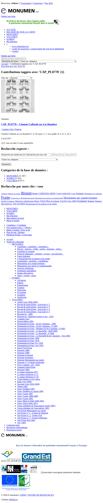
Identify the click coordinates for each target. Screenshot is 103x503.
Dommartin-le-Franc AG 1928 (30, 343)
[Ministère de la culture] (24, 472)
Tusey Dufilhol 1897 (26, 389)
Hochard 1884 (23, 369)
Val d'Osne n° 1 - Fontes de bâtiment (32, 413)
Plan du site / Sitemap (15, 232)
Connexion (37, 3)
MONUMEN (12, 34)
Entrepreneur (22, 285)
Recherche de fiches (10, 61)
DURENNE (66, 194)
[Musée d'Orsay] (14, 472)
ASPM (23, 495)
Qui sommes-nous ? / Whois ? (19, 227)
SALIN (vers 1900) (68, 201)
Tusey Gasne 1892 (25, 398)
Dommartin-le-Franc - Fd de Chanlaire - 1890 (36, 324)
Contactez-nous (13, 425)
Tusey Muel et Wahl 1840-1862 (30, 401)
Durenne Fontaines (25, 357)
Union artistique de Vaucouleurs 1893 (33, 408)
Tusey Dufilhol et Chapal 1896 (30, 391)
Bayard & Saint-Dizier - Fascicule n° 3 (33, 307)
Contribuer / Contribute (16, 225)
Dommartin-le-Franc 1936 (28, 341)
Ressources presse (14, 430)
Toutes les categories (15, 242)
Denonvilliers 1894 (25, 321)
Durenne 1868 (23, 350)
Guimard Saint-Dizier (26, 367)
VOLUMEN (11, 37)
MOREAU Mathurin (7, 201)
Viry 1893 (21, 423)
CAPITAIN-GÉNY (47, 193)
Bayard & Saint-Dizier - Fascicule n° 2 (33, 304)
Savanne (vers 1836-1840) (28, 384)
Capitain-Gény (8, 129)
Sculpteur (82, 201)
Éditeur (20, 283)
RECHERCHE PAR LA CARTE (20, 32)
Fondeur (20, 287)
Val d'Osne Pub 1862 (26, 420)
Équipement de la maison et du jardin (41, 204)
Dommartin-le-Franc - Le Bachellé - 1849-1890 (37, 331)
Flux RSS (49, 3)
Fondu (73, 194)
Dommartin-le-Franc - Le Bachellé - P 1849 (35, 333)
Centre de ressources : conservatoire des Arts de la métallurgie (38, 49)
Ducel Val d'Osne (24, 348)
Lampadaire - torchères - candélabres (32, 261)
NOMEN (10, 39)
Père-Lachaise (53, 201)
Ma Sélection (12, 216)
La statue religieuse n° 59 (27, 377)
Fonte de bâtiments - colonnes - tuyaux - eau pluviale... (40, 254)
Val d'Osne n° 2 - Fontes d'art (29, 415)
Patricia (18, 129)
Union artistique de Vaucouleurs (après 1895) (36, 406)
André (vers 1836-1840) (27, 302)
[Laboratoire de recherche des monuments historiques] (34, 472)
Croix (58, 193)
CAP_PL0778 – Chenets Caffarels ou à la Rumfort (29, 124)
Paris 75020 (40, 201)
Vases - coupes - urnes (26, 275)
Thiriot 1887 (22, 386)
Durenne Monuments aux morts (30, 360)
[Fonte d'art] (4, 472)
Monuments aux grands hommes (80, 197)
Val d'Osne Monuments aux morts (31, 410)
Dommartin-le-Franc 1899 (28, 338)
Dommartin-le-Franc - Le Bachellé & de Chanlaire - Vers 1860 (43, 336)
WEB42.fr (13, 499)
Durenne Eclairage (25, 355)
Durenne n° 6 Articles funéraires (30, 362)
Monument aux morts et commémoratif (49, 198)
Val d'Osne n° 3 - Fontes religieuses (32, 418)
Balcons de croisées (14, 194)
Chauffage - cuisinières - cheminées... (33, 246)
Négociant (21, 290)
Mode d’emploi (12, 220)
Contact (15, 51)
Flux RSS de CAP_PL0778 (13, 66)
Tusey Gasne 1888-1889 (27, 396)
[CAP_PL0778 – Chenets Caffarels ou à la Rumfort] (18, 112)
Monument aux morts (27, 198)
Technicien (21, 297)
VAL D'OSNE (19, 204)
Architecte (4, 194)
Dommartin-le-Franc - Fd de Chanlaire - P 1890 (37, 326)
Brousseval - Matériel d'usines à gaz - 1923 (35, 316)
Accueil (4, 64)
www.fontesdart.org (20, 46)
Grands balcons (15, 198)
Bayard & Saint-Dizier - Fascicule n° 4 (33, 309)
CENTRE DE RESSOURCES (40, 495)
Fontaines (80, 193)
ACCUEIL (11, 29)
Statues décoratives (25, 273)
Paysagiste (21, 292)
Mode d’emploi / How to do (18, 230)
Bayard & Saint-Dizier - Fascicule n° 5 (33, 312)
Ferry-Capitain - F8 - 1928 (28, 365)
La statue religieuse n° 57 (27, 374)
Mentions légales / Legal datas (19, 235)
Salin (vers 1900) (24, 382)
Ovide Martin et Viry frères (28, 379)
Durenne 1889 (23, 353)
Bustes (35, 193)
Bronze (26, 193)
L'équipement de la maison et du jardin (33, 259)
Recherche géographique (16, 427)
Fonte (5, 197)
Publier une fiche (8, 16)
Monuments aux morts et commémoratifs (34, 266)
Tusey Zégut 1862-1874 (27, 403)
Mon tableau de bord (15, 218)
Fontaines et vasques (93, 194)
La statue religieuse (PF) (27, 372)
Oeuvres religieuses (24, 201)
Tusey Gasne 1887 (25, 394)
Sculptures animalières (26, 271)
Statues (91, 201)
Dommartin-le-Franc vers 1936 (30, 345)
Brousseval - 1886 (25, 314)
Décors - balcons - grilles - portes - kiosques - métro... (39, 249)
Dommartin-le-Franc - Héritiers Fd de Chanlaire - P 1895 (41, 328)
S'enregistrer (26, 3)
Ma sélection (11, 41)
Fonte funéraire (23, 256)
